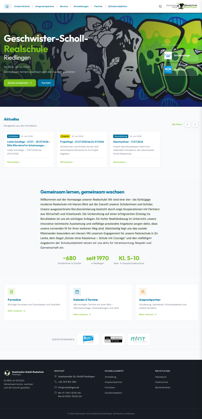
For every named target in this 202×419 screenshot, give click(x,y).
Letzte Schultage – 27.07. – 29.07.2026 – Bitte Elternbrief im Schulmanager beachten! (28, 145)
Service (64, 6)
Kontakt (46, 82)
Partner (98, 6)
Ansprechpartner (44, 6)
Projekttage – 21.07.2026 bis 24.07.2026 (82, 141)
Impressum (160, 376)
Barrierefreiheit (162, 387)
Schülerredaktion (117, 6)
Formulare (110, 387)
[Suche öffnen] (160, 6)
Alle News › (177, 124)
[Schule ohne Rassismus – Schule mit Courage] (113, 339)
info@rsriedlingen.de (68, 387)
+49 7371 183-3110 (67, 381)
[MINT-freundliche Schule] (138, 339)
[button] (103, 96)
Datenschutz (161, 382)
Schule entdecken (18, 82)
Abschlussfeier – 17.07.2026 (128, 141)
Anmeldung (110, 376)
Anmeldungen (81, 6)
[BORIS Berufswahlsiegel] (88, 339)
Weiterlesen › (14, 162)
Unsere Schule (22, 6)
